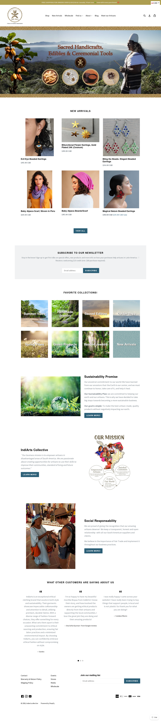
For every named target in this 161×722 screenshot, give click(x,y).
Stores (53, 679)
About (89, 15)
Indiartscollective (32, 703)
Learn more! (93, 415)
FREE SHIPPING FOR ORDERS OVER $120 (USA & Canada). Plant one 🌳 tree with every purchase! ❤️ (80, 2)
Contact (24, 675)
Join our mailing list (90, 675)
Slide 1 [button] (78, 660)
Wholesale (69, 15)
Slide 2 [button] (80, 660)
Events (53, 675)
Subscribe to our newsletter (80, 252)
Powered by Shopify (48, 703)
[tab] (78, 660)
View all (80, 230)
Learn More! (93, 551)
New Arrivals (57, 15)
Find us (80, 15)
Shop (47, 15)
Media (53, 682)
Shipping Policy (27, 682)
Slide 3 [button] (82, 660)
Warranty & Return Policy (31, 679)
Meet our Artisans (108, 15)
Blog (97, 15)
